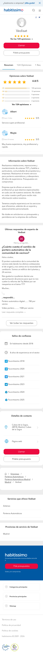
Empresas (15, 474)
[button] (21, 587)
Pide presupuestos (21, 653)
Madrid (8, 482)
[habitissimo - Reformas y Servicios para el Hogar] (11, 11)
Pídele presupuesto (21, 53)
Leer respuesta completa (12, 312)
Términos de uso (9, 620)
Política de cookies (10, 631)
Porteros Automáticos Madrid (17, 480)
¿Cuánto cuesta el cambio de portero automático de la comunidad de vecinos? (18, 250)
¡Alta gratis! (30, 3)
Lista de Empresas (11, 612)
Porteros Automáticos (14, 477)
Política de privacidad (11, 625)
